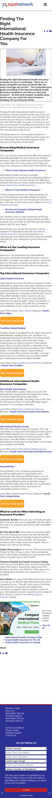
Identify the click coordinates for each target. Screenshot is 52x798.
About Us (10, 710)
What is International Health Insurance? (26, 170)
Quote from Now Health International (29, 411)
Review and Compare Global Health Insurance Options (23, 210)
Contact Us (10, 735)
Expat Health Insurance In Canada (22, 642)
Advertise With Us (14, 721)
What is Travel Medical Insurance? (23, 190)
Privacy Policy (12, 730)
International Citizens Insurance (27, 107)
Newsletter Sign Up (14, 713)
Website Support (13, 716)
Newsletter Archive (14, 718)
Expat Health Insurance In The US (22, 640)
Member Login (12, 708)
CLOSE (26, 790)
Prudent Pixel (26, 795)
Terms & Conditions (14, 727)
